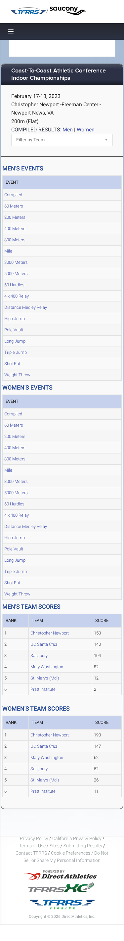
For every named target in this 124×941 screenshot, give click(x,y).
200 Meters (14, 217)
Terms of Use (32, 845)
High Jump (14, 318)
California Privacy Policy (77, 838)
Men (67, 129)
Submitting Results (82, 845)
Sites (55, 845)
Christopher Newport (49, 633)
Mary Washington (46, 666)
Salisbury (39, 655)
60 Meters (13, 206)
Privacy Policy (34, 838)
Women (86, 129)
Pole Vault (13, 329)
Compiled (13, 194)
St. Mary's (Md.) (44, 678)
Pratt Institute (43, 689)
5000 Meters (16, 273)
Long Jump (14, 341)
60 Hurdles (14, 284)
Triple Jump (15, 352)
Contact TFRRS (32, 853)
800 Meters (14, 239)
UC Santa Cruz (43, 644)
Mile (8, 251)
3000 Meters (16, 262)
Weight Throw (17, 374)
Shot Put (12, 363)
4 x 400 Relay (16, 296)
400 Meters (14, 228)
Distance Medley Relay (25, 307)
